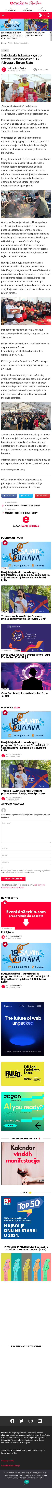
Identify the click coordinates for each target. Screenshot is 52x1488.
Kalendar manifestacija (10, 1466)
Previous (1, 30)
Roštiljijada (7, 932)
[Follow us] (44, 15)
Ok (26, 1482)
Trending (5, 542)
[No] (24, 1484)
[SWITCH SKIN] (40, 15)
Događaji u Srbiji (7, 1461)
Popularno (11, 10)
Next (50, 30)
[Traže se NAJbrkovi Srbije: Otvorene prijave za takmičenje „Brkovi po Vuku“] (36, 25)
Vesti (5, 568)
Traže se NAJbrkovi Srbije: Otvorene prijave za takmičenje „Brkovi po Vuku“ (35, 34)
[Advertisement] (26, 1313)
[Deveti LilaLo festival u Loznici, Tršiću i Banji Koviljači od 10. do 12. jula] (26, 638)
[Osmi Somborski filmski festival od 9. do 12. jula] (26, 676)
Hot (5, 902)
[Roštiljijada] (26, 916)
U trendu (42, 10)
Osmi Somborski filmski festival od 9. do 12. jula (24, 694)
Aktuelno (27, 10)
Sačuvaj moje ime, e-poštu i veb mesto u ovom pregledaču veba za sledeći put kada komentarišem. (25, 872)
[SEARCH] (49, 15)
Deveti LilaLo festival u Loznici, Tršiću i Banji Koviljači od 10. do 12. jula (25, 656)
